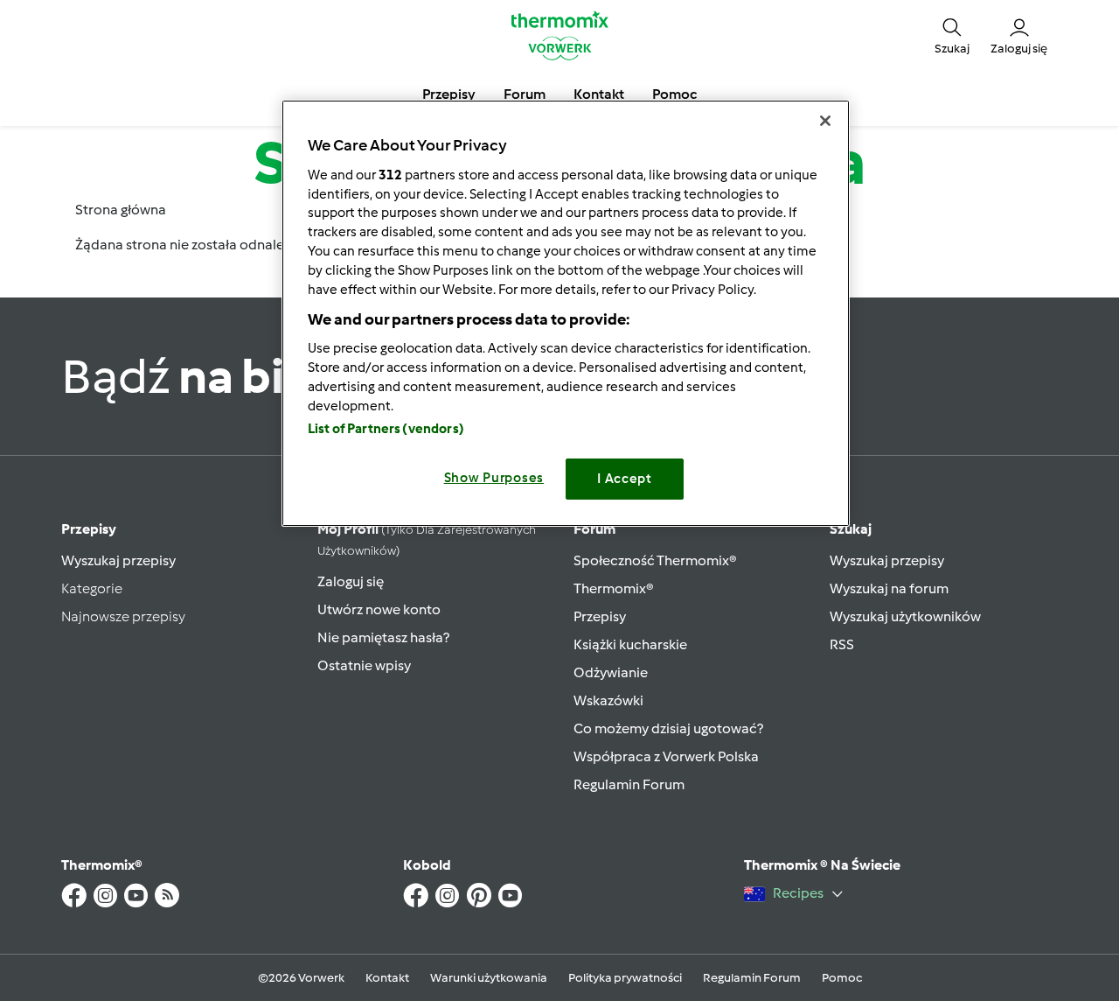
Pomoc (842, 977)
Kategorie (91, 588)
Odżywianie (610, 672)
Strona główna (120, 209)
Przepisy (88, 529)
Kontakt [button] (598, 94)
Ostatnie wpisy (364, 665)
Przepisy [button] (449, 94)
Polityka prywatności (625, 977)
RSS (842, 644)
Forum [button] (525, 94)
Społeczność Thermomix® (655, 560)
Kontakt (387, 977)
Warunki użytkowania (488, 977)
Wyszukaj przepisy (118, 560)
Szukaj (851, 529)
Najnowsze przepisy (123, 616)
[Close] (825, 121)
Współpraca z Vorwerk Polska (666, 756)
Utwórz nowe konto (379, 609)
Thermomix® (613, 588)
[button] (952, 35)
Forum (594, 529)
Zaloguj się (350, 581)
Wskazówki (608, 700)
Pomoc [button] (674, 94)
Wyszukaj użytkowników (905, 616)
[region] (565, 313)
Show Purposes (494, 478)
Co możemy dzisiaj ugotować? (668, 728)
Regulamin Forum (629, 784)
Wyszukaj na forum (889, 588)
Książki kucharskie (630, 644)
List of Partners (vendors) (386, 429)
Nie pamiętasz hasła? (383, 637)
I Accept (624, 478)
